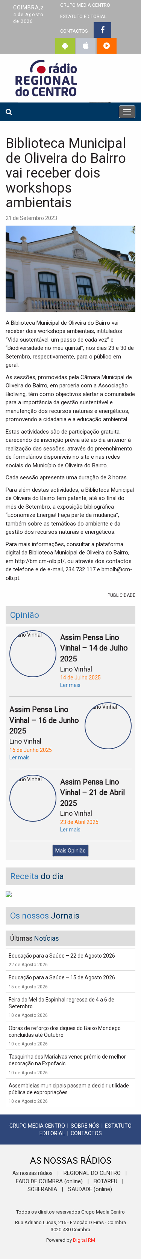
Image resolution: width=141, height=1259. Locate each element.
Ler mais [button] (70, 685)
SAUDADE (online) (90, 1189)
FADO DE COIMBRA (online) (49, 1181)
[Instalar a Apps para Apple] (86, 46)
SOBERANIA (42, 1189)
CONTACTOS (74, 31)
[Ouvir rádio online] (107, 46)
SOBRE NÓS (85, 1126)
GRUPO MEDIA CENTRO (37, 1126)
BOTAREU (105, 1181)
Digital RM (84, 1240)
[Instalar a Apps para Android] (65, 46)
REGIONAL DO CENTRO (92, 1173)
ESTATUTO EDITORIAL (83, 16)
